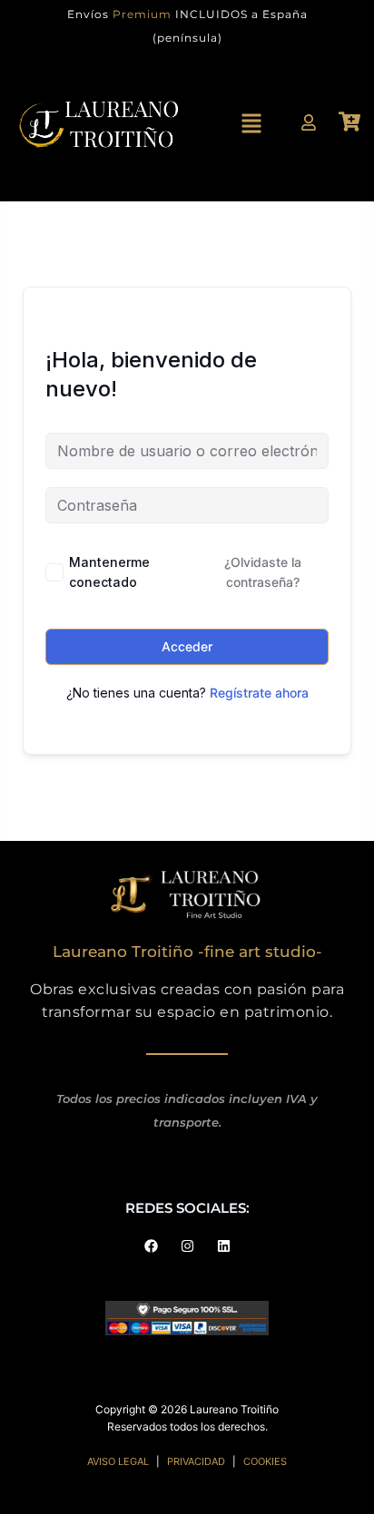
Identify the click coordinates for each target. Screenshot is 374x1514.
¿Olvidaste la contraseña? (262, 572)
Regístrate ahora (259, 692)
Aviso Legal (118, 1461)
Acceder (187, 646)
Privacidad (196, 1461)
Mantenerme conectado (109, 572)
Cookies (265, 1461)
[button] (252, 125)
